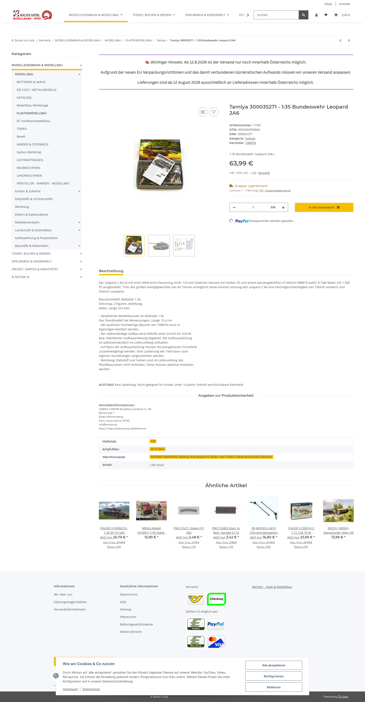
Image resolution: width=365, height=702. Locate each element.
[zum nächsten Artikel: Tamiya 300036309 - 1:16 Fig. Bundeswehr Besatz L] (349, 40)
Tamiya (250, 138)
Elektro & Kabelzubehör (31, 214)
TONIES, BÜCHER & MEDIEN (31, 253)
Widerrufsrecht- (131, 632)
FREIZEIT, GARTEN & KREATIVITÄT (35, 269)
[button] (316, 15)
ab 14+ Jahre (157, 449)
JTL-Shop (343, 696)
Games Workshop (29, 152)
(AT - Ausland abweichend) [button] (275, 190)
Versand (264, 173)
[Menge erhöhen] (283, 207)
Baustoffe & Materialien (32, 246)
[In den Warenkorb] (102, 101)
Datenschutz (91, 689)
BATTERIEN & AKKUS (31, 82)
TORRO (22, 129)
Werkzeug (22, 207)
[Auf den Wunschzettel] (213, 112)
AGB (123, 602)
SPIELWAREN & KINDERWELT (32, 261)
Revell (21, 136)
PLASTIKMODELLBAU (31, 113)
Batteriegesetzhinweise (136, 624)
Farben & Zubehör (28, 191)
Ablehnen (274, 687)
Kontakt (344, 4)
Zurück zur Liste (24, 40)
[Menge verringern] (234, 207)
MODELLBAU (24, 74)
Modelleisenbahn (27, 222)
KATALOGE (24, 97)
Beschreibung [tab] (111, 271)
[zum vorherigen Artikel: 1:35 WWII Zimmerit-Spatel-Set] (340, 40)
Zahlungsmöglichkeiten (70, 602)
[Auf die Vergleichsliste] (202, 112)
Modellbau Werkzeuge (32, 105)
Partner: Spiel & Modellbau (272, 587)
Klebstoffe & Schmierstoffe (34, 199)
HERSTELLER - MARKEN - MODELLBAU (43, 183)
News (328, 4)
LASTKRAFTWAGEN (30, 160)
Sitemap (126, 609)
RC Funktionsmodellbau (33, 121)
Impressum (70, 689)
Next (346, 525)
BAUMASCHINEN (28, 168)
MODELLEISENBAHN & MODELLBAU (37, 65)
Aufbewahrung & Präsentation (36, 238)
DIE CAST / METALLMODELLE (37, 90)
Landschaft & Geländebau (33, 230)
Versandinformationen (70, 609)
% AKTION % (20, 277)
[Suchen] (303, 14)
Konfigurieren (274, 676)
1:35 (153, 441)
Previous (105, 525)
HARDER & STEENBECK (33, 144)
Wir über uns (63, 594)
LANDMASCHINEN (29, 175)
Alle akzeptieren (273, 665)
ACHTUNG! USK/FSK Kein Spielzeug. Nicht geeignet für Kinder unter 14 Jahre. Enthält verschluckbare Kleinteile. (211, 456)
